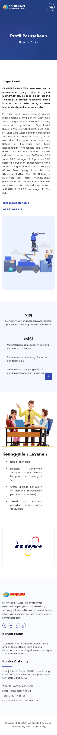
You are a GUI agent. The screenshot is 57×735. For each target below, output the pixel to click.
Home (22, 42)
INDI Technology (36, 726)
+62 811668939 (12, 209)
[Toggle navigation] (51, 7)
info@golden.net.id (16, 203)
